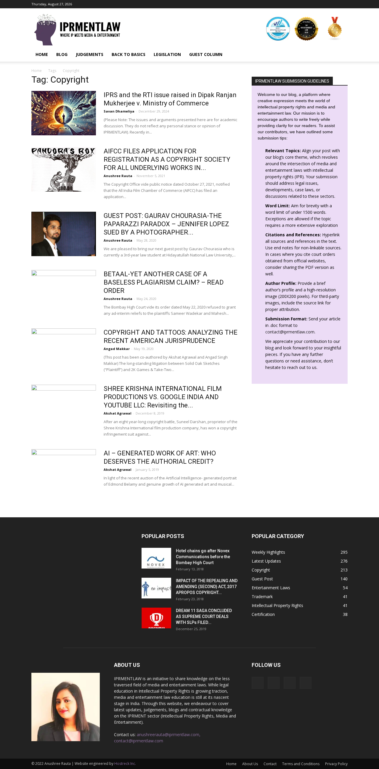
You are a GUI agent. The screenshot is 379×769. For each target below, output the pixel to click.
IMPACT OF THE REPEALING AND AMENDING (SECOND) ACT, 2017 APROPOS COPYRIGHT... (206, 586)
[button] (340, 54)
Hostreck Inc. (125, 763)
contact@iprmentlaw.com (289, 332)
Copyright (261, 570)
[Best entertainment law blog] (278, 29)
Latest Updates (266, 561)
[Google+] (323, 4)
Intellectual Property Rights (277, 605)
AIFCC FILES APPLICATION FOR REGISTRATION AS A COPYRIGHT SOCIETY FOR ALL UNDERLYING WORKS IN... (167, 159)
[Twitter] (343, 4)
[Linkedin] (333, 4)
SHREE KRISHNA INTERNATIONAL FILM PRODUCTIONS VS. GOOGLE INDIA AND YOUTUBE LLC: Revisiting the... (163, 397)
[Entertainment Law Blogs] (335, 29)
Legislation (167, 54)
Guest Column (205, 54)
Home (42, 54)
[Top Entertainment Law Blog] (306, 29)
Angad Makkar (117, 348)
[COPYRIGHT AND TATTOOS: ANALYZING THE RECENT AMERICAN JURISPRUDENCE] (63, 350)
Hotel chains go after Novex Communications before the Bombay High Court (203, 556)
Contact (270, 763)
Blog (62, 54)
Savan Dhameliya (119, 111)
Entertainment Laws (271, 587)
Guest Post (262, 579)
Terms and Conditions (300, 763)
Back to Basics (128, 54)
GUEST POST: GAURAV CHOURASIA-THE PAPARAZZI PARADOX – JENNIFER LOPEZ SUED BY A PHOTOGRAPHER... (166, 224)
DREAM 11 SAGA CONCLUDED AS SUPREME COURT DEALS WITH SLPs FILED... (204, 616)
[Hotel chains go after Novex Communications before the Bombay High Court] (156, 558)
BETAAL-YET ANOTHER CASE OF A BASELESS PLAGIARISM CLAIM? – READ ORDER (164, 282)
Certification (263, 614)
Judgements (89, 54)
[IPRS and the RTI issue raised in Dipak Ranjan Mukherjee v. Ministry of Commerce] (63, 113)
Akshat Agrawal (117, 413)
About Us (250, 763)
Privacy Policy (336, 763)
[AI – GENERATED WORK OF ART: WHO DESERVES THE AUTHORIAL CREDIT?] (63, 471)
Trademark (262, 596)
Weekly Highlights (268, 552)
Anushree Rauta (118, 176)
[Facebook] (313, 4)
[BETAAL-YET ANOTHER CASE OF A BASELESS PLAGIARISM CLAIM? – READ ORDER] (63, 292)
